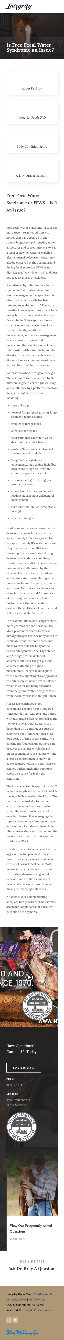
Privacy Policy (42, 1310)
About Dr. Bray (32, 88)
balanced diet (17, 897)
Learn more (18, 1238)
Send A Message (24, 1067)
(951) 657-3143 (14, 1085)
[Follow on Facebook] (9, 1320)
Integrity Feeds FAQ (32, 117)
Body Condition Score (32, 146)
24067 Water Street (18, 1099)
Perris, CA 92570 (16, 1104)
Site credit (25, 1310)
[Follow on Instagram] (15, 1320)
